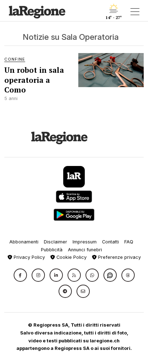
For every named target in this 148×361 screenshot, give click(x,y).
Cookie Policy (71, 257)
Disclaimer (55, 241)
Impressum (85, 241)
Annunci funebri (85, 249)
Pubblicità (52, 249)
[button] (20, 275)
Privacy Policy (28, 257)
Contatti (110, 241)
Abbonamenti (23, 241)
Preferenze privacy (119, 257)
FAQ (128, 241)
